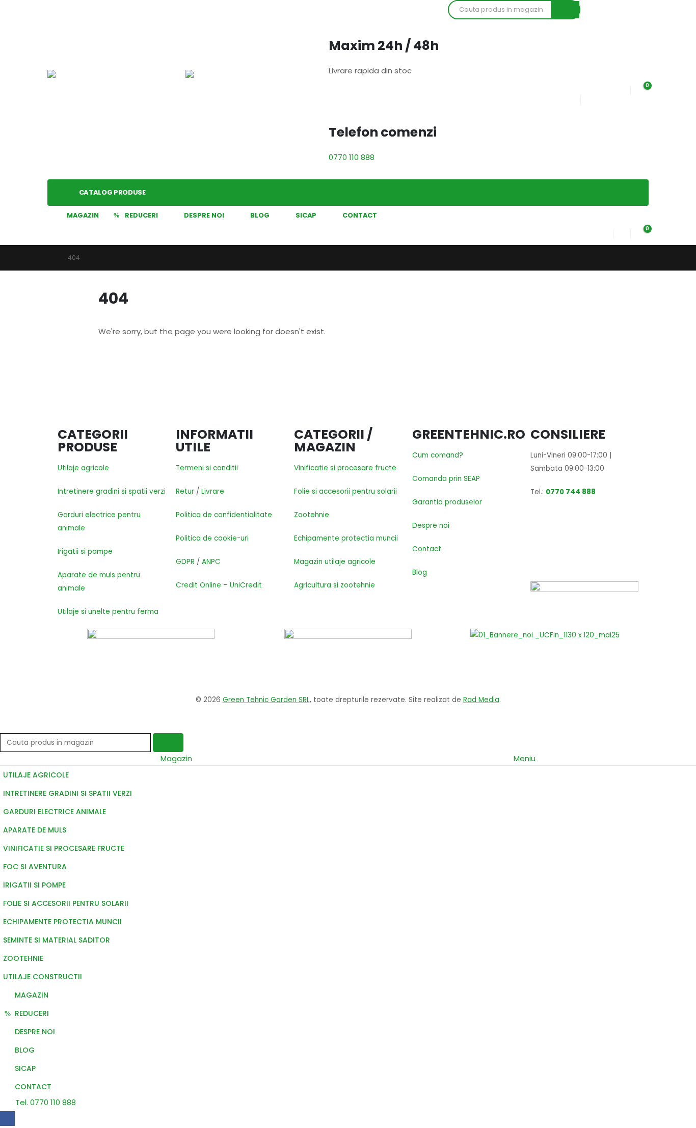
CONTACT (359, 215)
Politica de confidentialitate (224, 515)
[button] (6, 726)
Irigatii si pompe (85, 551)
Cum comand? (437, 455)
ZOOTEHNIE (23, 958)
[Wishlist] (621, 88)
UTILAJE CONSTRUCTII (42, 977)
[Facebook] (7, 1118)
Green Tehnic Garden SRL (266, 700)
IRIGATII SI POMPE (34, 885)
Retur (185, 491)
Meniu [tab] (525, 758)
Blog (419, 572)
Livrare (212, 491)
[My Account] (605, 231)
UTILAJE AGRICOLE (36, 775)
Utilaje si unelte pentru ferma (108, 611)
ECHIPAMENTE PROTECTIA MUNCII (62, 922)
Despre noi (430, 525)
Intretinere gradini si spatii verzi (112, 491)
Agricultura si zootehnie (334, 585)
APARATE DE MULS (34, 830)
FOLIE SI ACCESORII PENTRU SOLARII (65, 903)
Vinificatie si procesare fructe (345, 468)
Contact (426, 549)
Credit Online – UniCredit (219, 585)
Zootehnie (311, 515)
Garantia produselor (447, 502)
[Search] (565, 9)
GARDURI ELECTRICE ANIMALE (54, 812)
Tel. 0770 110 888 (44, 1102)
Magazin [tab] (176, 758)
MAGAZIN (83, 215)
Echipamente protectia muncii (346, 538)
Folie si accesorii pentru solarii (345, 491)
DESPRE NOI (204, 215)
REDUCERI (141, 215)
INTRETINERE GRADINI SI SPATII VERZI (67, 793)
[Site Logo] (83, 90)
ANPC (211, 562)
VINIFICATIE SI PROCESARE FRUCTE (63, 848)
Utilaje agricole (83, 468)
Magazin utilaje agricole (335, 562)
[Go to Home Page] (50, 257)
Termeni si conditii (207, 468)
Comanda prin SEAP (446, 479)
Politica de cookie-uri (212, 538)
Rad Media (481, 700)
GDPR (185, 562)
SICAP (306, 215)
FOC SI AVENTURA (35, 867)
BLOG (260, 215)
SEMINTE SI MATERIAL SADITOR (56, 940)
